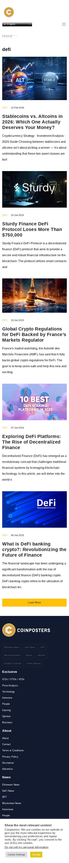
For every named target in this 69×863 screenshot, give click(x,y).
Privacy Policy (10, 756)
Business (7, 722)
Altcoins (41, 655)
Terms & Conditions (13, 750)
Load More (34, 602)
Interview (7, 697)
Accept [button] (36, 854)
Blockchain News (12, 655)
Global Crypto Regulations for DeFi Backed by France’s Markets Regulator (34, 334)
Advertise (7, 769)
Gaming (6, 710)
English (10, 24)
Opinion (6, 716)
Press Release (34, 663)
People (6, 703)
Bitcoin (29, 655)
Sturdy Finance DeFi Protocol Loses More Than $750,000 (32, 229)
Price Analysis (10, 685)
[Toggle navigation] (64, 24)
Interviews (7, 809)
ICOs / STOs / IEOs (13, 679)
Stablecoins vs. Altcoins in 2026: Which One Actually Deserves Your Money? (32, 122)
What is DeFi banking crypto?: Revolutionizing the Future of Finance (34, 549)
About (5, 738)
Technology (8, 691)
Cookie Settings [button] (16, 854)
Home (7, 36)
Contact (6, 744)
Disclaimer (8, 762)
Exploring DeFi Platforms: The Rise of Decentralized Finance (31, 442)
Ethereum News (11, 647)
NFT (43, 647)
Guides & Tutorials (13, 663)
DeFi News (30, 647)
